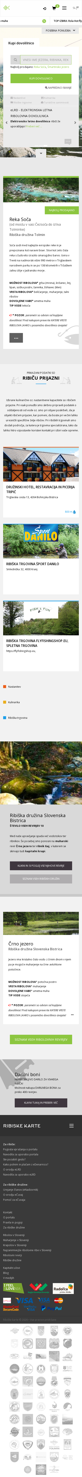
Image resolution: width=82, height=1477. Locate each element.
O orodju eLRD (12, 1169)
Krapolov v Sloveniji (14, 1245)
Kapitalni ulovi (11, 1268)
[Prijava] (44, 8)
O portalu (9, 1217)
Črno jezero (20, 944)
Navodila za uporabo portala (20, 1154)
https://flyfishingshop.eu (20, 651)
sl (74, 8)
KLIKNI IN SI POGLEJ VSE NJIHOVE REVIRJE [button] (41, 866)
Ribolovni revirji (12, 1255)
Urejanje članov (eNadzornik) (20, 1189)
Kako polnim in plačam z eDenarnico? (25, 1164)
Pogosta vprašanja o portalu (20, 1149)
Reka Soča (40, 67)
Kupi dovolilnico (41, 78)
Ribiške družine (12, 1260)
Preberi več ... (47, 141)
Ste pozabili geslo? (14, 1159)
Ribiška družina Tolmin (27, 234)
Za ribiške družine (14, 1227)
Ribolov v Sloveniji (14, 1235)
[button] (16, 338)
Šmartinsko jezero (58, 67)
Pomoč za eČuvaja (14, 1200)
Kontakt (7, 1212)
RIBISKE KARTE (22, 1125)
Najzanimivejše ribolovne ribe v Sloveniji (27, 1250)
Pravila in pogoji (12, 1222)
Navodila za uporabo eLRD (19, 1174)
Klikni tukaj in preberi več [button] (41, 1102)
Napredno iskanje (59, 88)
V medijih (8, 1278)
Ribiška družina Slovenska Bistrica (38, 817)
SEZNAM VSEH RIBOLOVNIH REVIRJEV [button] (41, 1039)
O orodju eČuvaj (13, 1195)
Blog (6, 1273)
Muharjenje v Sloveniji (16, 1240)
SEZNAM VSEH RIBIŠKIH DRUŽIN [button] (41, 879)
